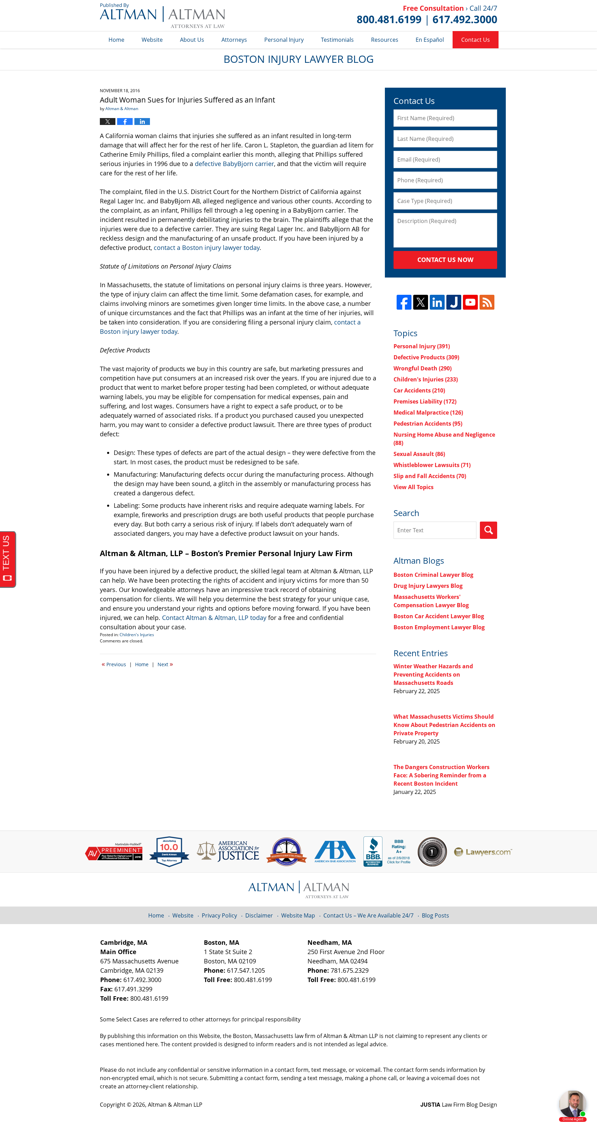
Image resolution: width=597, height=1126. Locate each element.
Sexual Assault (419, 454)
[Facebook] (404, 302)
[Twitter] (420, 302)
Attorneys (234, 39)
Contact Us (475, 39)
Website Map (298, 915)
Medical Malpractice (428, 412)
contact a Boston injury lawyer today (206, 247)
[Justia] (453, 302)
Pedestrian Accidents (428, 423)
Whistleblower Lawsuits (432, 465)
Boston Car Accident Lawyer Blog (439, 616)
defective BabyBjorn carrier (234, 163)
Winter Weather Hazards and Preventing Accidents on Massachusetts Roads (433, 674)
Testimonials (337, 39)
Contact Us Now (445, 259)
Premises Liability (425, 401)
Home (116, 39)
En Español (430, 39)
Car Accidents (419, 390)
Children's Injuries (137, 635)
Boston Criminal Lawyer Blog (433, 575)
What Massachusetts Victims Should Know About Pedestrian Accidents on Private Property (444, 725)
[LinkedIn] (437, 302)
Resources (384, 39)
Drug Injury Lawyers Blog (428, 586)
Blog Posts (435, 915)
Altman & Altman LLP (175, 1104)
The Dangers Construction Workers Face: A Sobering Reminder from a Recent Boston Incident (442, 775)
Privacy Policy (219, 915)
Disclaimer (259, 915)
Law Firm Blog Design (458, 1104)
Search (488, 530)
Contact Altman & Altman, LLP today (214, 617)
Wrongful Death (423, 368)
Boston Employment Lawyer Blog (439, 627)
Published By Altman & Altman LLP (427, 15)
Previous (114, 663)
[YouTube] (470, 302)
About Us (192, 39)
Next (165, 663)
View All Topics (414, 487)
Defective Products (426, 357)
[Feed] (487, 302)
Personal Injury (284, 39)
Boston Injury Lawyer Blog (162, 15)
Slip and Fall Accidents (430, 476)
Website (152, 39)
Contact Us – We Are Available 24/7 (368, 915)
